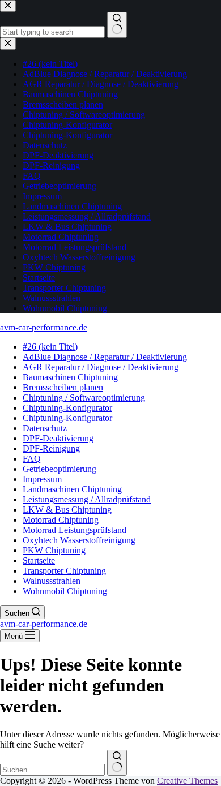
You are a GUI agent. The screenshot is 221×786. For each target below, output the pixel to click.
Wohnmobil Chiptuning (65, 591)
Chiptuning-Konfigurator (67, 408)
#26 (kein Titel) (50, 346)
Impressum (42, 479)
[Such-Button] (117, 763)
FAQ (32, 458)
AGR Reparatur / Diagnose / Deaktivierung (100, 367)
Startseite (39, 560)
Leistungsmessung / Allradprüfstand (87, 499)
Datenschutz (45, 428)
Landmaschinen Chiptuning (72, 489)
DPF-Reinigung (51, 448)
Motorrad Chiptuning (61, 520)
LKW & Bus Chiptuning (67, 509)
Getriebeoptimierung (59, 469)
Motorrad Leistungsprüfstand (74, 530)
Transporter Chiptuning (64, 570)
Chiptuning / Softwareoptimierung (84, 397)
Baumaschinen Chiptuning (70, 377)
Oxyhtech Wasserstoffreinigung (79, 540)
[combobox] (52, 770)
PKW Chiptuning (54, 550)
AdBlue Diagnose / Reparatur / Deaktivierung (105, 357)
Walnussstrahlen (51, 581)
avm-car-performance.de (43, 327)
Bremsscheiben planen (63, 387)
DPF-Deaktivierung (58, 438)
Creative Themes (187, 780)
